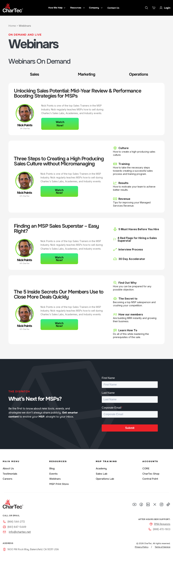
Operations (138, 74)
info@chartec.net (20, 532)
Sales (34, 74)
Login (167, 7)
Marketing (86, 74)
